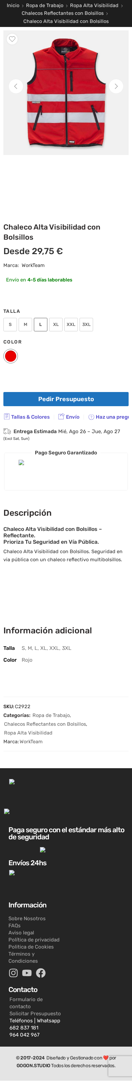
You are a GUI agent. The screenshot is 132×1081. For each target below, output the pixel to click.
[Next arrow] (116, 86)
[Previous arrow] (15, 86)
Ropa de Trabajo (44, 5)
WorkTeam (33, 265)
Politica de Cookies (31, 947)
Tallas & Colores (30, 417)
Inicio (13, 5)
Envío (72, 417)
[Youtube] (27, 973)
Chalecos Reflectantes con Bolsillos (63, 13)
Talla (11, 311)
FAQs (14, 926)
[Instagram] (13, 973)
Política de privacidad (34, 940)
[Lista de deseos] (12, 39)
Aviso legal (21, 933)
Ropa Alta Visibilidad (94, 5)
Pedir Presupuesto (66, 399)
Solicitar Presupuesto (35, 1014)
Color (12, 341)
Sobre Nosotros (27, 918)
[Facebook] (41, 973)
